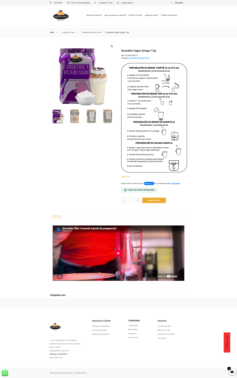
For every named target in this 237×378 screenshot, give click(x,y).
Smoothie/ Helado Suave (92, 32)
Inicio (52, 32)
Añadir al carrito (154, 200)
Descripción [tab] (57, 216)
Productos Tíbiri (68, 32)
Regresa (227, 344)
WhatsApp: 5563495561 (58, 354)
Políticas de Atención (169, 15)
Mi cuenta (179, 3)
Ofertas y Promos (135, 15)
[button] (112, 46)
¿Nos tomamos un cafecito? (115, 15)
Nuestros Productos (94, 15)
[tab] (57, 216)
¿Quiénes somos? (151, 15)
